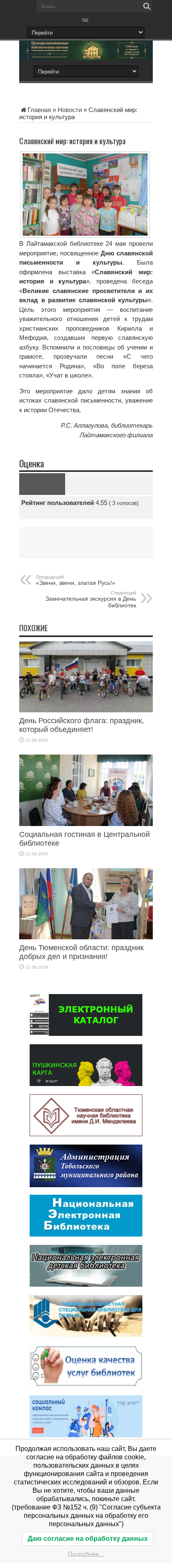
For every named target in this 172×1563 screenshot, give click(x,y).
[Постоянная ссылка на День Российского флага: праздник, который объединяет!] (86, 710)
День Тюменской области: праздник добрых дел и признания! (81, 952)
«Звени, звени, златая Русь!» (75, 580)
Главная (39, 109)
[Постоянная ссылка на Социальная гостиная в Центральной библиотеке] (86, 823)
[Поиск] (146, 6)
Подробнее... (86, 1553)
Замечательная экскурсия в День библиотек (91, 599)
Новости (70, 109)
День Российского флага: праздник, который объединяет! (81, 725)
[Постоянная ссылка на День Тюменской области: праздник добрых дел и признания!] (86, 937)
